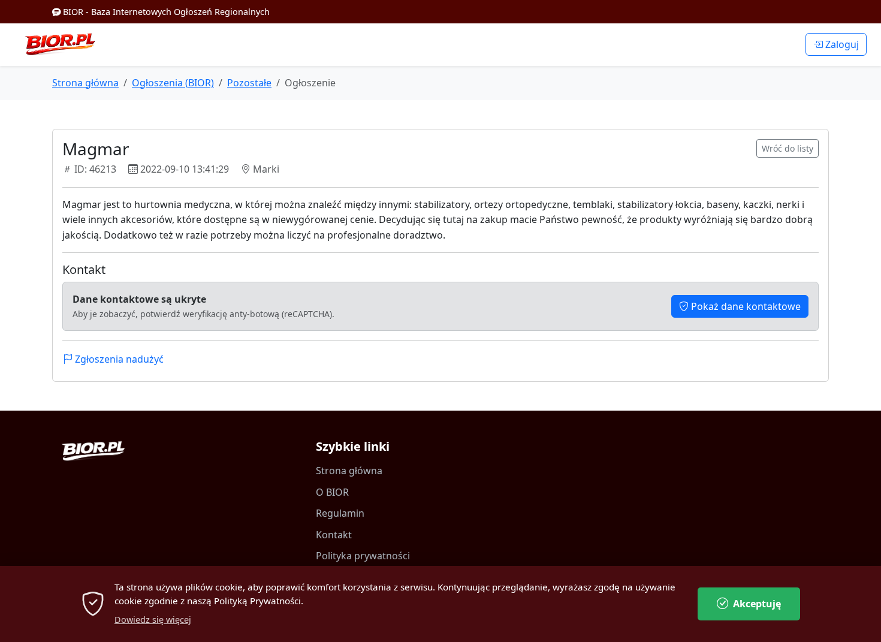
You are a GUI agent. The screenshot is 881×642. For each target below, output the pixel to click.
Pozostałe (249, 82)
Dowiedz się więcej (152, 619)
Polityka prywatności (363, 555)
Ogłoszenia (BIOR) (173, 82)
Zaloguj (841, 44)
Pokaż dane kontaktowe (745, 306)
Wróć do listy (787, 148)
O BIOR (332, 492)
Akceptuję (757, 603)
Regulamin (340, 513)
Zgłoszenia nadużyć (118, 359)
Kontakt (334, 534)
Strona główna (85, 82)
